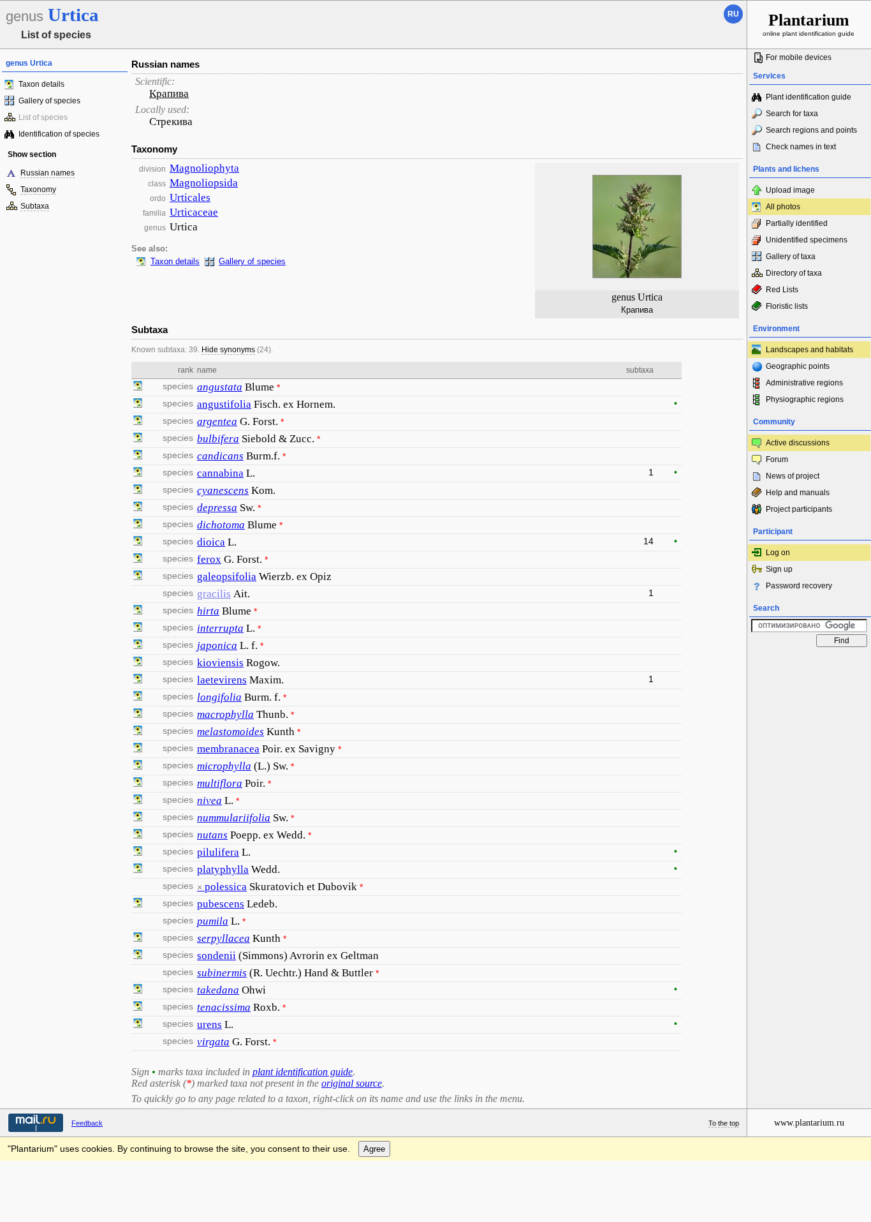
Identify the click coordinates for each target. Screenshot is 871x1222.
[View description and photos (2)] (137, 560)
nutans (212, 835)
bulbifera (218, 439)
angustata (219, 387)
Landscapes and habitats (809, 349)
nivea (209, 800)
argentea (217, 421)
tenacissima (224, 1007)
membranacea (228, 749)
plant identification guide (303, 1071)
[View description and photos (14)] (137, 749)
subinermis (222, 973)
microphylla (224, 766)
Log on (778, 552)
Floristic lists (787, 306)
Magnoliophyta (204, 168)
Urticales (190, 197)
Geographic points (798, 366)
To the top (723, 1123)
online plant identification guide (808, 24)
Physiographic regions (805, 399)
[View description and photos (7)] (137, 835)
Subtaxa (34, 206)
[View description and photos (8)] (137, 956)
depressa (217, 508)
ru (733, 14)
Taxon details (41, 84)
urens (209, 1024)
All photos (783, 206)
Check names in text (801, 146)
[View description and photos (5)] (137, 663)
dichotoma (221, 525)
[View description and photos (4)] (137, 422)
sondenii (216, 956)
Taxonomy (38, 189)
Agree (374, 1149)
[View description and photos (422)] (137, 542)
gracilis (214, 594)
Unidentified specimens (806, 239)
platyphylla (223, 869)
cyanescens (223, 490)
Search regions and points (811, 130)
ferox (209, 559)
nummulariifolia (233, 818)
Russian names (47, 172)
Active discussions (798, 442)
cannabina (220, 473)
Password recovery (799, 585)
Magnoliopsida (204, 183)
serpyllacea (223, 938)
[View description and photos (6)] (137, 491)
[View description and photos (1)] (137, 628)
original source (351, 1083)
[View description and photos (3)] (137, 611)
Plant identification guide (808, 97)
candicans (220, 456)
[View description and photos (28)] (137, 577)
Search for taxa (792, 113)
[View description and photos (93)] (137, 473)
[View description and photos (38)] (137, 404)
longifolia (219, 697)
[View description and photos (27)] (137, 766)
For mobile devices (798, 57)
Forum (777, 459)
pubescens (220, 904)
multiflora (219, 783)
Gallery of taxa (791, 256)
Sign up (779, 569)
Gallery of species (49, 100)
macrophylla (225, 714)
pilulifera (218, 852)
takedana (218, 990)
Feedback (87, 1123)
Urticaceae (194, 212)
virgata (213, 1042)
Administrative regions (804, 382)
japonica (217, 645)
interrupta (220, 628)
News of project (792, 476)
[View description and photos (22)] (137, 870)
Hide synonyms (228, 349)
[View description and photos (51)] (137, 1025)
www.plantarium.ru (809, 1123)
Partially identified (797, 223)
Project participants (799, 509)
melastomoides (230, 732)
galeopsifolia (226, 576)
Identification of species (58, 134)
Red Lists (782, 289)
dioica (211, 542)
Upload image (790, 190)
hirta (208, 611)
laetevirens (222, 680)
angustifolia (224, 404)
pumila (212, 921)
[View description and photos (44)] (137, 852)
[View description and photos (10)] (137, 387)
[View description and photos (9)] (137, 439)
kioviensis (220, 663)
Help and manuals (798, 492)
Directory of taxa (794, 273)
